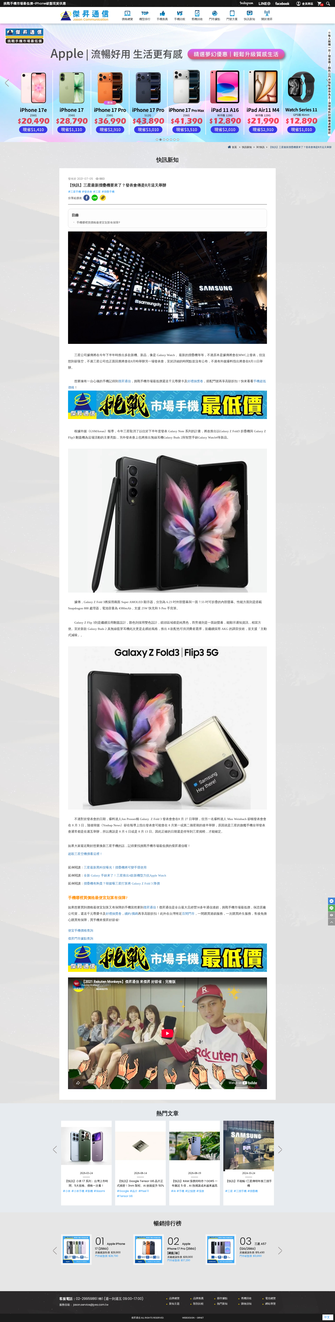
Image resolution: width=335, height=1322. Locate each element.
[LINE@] (264, 3)
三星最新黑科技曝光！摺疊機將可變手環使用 (115, 867)
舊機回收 (197, 19)
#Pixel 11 (143, 1191)
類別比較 (198, 1303)
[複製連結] (103, 198)
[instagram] (246, 3)
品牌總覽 (174, 1298)
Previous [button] (6, 83)
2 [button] (160, 140)
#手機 (180, 1191)
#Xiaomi (99, 1191)
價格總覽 (127, 19)
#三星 (97, 191)
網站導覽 (270, 1303)
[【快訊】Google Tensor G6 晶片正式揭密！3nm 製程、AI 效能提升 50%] (140, 1146)
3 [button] (164, 140)
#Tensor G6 (125, 1196)
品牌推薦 (198, 1298)
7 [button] (178, 140)
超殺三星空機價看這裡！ (85, 854)
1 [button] (157, 140)
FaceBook (331, 901)
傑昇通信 (124, 381)
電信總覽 (270, 1298)
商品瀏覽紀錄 (331, 915)
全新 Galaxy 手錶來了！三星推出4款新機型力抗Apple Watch (125, 875)
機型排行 (144, 19)
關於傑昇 (267, 19)
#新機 (89, 1191)
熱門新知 (222, 1303)
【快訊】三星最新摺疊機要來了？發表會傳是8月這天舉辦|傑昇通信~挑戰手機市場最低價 (91, 19)
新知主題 (174, 1303)
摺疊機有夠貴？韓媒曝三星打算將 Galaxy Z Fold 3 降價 (122, 883)
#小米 (66, 1191)
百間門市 (188, 913)
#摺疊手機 (108, 191)
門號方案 (232, 19)
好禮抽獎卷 (195, 381)
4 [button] (167, 140)
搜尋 (328, 3)
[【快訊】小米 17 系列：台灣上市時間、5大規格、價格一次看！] (86, 1146)
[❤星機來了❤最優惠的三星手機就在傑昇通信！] (167, 83)
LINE (331, 908)
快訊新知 (249, 19)
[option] (167, 83)
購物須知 (246, 1303)
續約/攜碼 (131, 913)
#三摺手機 (240, 1191)
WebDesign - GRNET (193, 1317)
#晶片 (133, 1191)
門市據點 (214, 19)
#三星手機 (74, 191)
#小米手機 (77, 1191)
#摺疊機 (252, 1191)
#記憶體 (190, 1191)
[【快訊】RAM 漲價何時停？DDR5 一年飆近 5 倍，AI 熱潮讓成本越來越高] (194, 1146)
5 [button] (171, 140)
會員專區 (307, 4)
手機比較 (179, 19)
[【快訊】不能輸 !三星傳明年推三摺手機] (248, 1146)
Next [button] (328, 83)
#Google (123, 1191)
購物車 (322, 4)
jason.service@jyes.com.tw (90, 1304)
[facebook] (282, 3)
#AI (173, 1191)
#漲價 (200, 1191)
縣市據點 (222, 1298)
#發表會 (87, 191)
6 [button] (174, 140)
